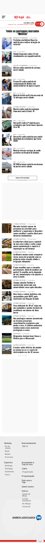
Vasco (7, 475)
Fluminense (9, 472)
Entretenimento (29, 443)
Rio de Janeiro (8, 447)
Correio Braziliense (26, 500)
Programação (27, 472)
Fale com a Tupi (27, 481)
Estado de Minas (26, 495)
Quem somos (28, 487)
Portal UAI (26, 507)
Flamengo (9, 469)
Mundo (7, 454)
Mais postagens (22, 178)
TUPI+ (24, 469)
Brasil (7, 451)
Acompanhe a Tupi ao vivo (28, 463)
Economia (9, 457)
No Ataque (26, 504)
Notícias (8, 443)
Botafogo (8, 466)
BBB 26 (25, 446)
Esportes (8, 462)
